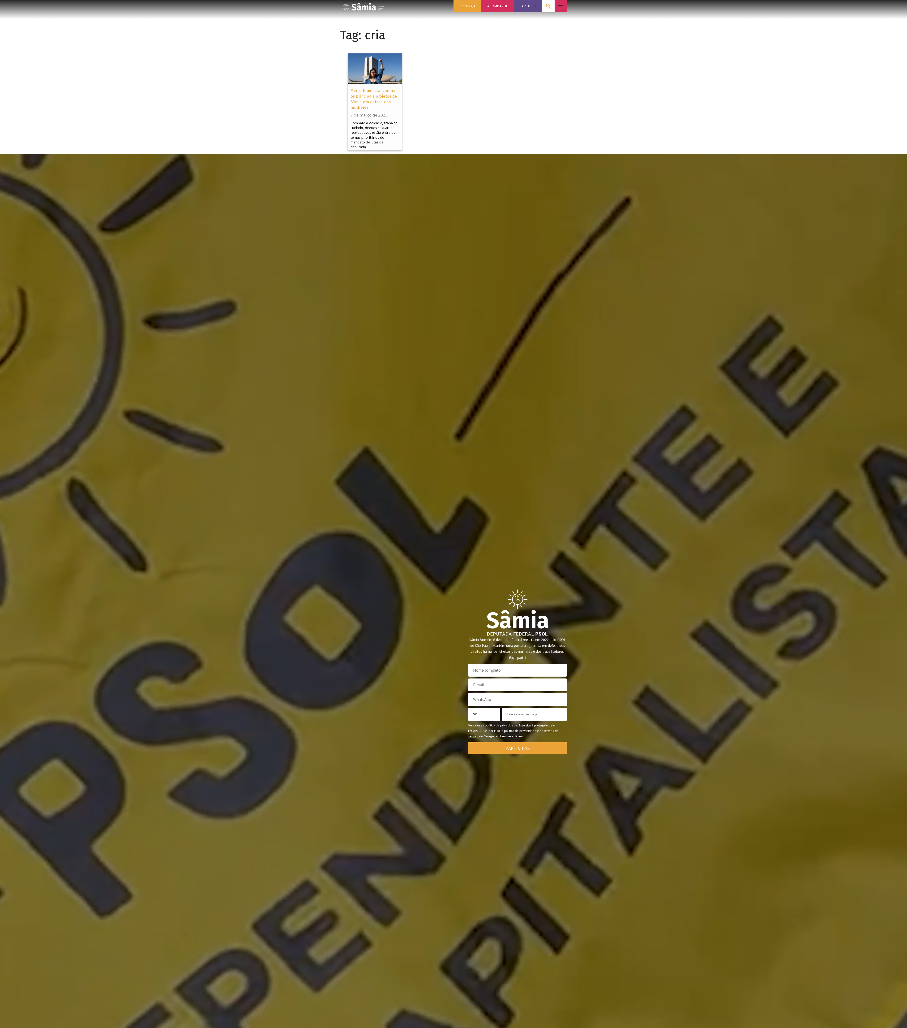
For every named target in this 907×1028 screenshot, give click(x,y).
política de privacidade (501, 725)
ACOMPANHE (497, 6)
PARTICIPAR (517, 748)
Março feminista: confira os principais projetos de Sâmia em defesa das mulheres (374, 99)
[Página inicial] (363, 5)
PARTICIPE (527, 6)
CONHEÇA (467, 6)
